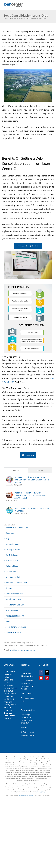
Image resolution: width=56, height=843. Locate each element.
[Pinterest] (47, 678)
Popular (16, 470)
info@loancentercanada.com (22, 650)
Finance (8, 588)
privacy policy (40, 792)
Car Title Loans (11, 555)
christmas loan (11, 560)
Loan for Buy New (13, 599)
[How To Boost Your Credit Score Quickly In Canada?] (9, 508)
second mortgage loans (15, 627)
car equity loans (12, 544)
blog (7, 538)
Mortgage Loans (12, 610)
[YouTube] (41, 678)
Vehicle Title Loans (13, 632)
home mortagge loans (14, 593)
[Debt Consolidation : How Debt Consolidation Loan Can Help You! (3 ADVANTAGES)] (9, 493)
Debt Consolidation (13, 577)
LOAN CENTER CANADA (26, 795)
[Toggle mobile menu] (50, 4)
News (7, 621)
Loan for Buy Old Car (14, 604)
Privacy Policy (9, 704)
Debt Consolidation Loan (16, 582)
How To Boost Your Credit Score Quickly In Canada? (31, 509)
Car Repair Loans (12, 549)
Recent (40, 470)
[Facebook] (41, 672)
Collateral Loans (12, 566)
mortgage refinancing (14, 616)
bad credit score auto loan (16, 527)
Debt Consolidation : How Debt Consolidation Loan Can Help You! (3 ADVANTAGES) (30, 495)
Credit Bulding (11, 571)
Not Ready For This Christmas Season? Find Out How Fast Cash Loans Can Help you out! (31, 479)
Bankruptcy (10, 533)
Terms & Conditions (8, 708)
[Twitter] (47, 672)
